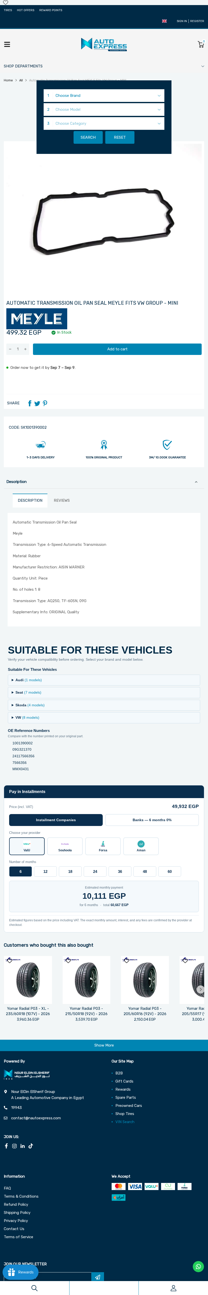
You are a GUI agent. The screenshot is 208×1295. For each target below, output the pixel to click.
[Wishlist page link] (5, 2)
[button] (164, 21)
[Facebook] (30, 403)
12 (45, 871)
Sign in (182, 21)
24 (95, 871)
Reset (120, 137)
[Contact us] (198, 1266)
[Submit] (97, 1277)
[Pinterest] (45, 403)
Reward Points (50, 10)
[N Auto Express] (104, 44)
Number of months (22, 862)
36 (120, 871)
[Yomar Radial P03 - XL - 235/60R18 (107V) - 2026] (28, 980)
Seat (28, 692)
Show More (104, 1045)
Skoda (30, 705)
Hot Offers (25, 10)
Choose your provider (24, 833)
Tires (8, 10)
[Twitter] (37, 403)
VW (27, 717)
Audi (28, 680)
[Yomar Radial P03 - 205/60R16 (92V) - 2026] (145, 980)
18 (70, 871)
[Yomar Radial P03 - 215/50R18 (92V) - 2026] (87, 980)
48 (145, 871)
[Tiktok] (30, 1145)
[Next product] (201, 989)
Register (197, 21)
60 (170, 871)
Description (16, 481)
